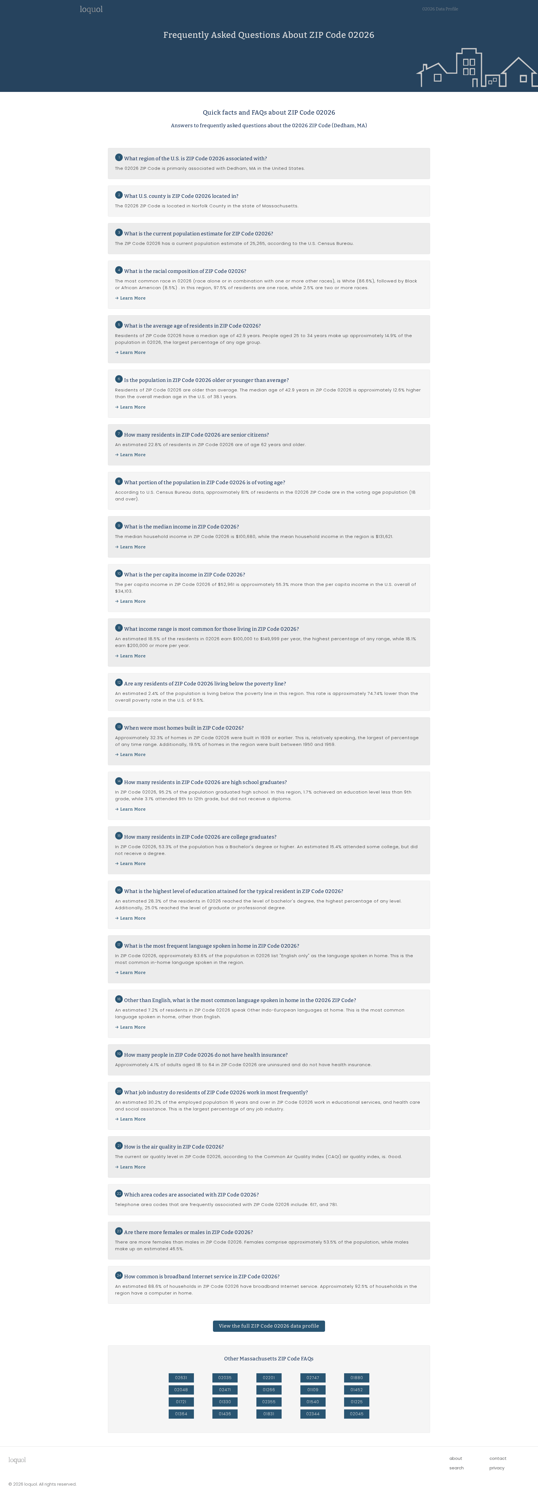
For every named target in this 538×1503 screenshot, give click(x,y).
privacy (497, 1468)
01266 (269, 1390)
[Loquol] (91, 12)
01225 (357, 1402)
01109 (313, 1390)
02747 (313, 1378)
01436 (225, 1414)
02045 (357, 1414)
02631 (181, 1378)
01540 (313, 1402)
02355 (269, 1402)
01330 (225, 1402)
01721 (181, 1402)
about (455, 1458)
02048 (181, 1390)
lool (17, 1460)
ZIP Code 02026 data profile (269, 1326)
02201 (269, 1378)
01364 (181, 1414)
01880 (357, 1378)
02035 (225, 1378)
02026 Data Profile (440, 8)
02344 (313, 1414)
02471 (225, 1390)
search (456, 1468)
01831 (268, 1414)
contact (498, 1458)
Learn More (133, 298)
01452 (357, 1390)
